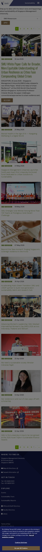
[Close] (38, 529)
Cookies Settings (21, 542)
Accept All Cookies (20, 548)
